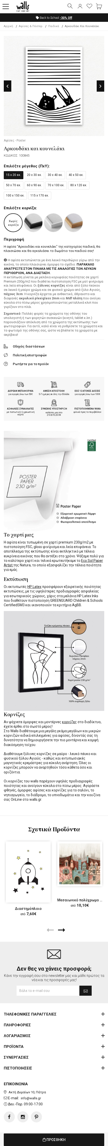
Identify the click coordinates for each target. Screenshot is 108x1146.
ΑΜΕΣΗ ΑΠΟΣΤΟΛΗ (54, 391)
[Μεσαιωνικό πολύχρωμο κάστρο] (79, 863)
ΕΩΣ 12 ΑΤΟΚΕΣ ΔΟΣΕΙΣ (87, 391)
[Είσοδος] (80, 6)
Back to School (55, 18)
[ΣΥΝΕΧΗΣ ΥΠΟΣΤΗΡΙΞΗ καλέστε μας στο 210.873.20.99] (54, 403)
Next (100, 86)
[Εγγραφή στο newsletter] (85, 991)
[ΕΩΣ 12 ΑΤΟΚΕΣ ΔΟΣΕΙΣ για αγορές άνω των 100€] (87, 385)
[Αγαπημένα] (89, 6)
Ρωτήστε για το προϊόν (31, 364)
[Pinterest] (36, 1116)
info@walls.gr (31, 1098)
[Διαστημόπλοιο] (28, 872)
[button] (6, 7)
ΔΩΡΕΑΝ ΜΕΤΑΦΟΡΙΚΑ (20, 391)
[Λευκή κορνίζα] (53, 222)
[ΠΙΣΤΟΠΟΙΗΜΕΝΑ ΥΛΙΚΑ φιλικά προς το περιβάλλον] (87, 403)
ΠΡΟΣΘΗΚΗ (56, 1140)
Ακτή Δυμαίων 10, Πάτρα (27, 1092)
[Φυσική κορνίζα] (73, 222)
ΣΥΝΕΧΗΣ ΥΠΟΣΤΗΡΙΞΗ (54, 409)
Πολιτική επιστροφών (30, 355)
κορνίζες (69, 722)
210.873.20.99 (54, 415)
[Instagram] (22, 1116)
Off (66, 18)
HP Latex (34, 587)
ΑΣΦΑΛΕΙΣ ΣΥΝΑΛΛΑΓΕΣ (20, 409)
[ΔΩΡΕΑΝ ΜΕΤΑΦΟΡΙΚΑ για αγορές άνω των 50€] (20, 385)
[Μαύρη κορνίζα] (33, 222)
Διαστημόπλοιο (28, 909)
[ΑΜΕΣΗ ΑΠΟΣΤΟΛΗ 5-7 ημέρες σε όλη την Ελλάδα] (54, 385)
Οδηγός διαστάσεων (29, 346)
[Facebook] (9, 1116)
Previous (7, 86)
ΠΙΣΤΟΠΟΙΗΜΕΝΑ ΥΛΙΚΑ (87, 409)
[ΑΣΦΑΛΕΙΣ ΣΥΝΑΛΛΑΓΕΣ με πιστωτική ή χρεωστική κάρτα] (20, 403)
